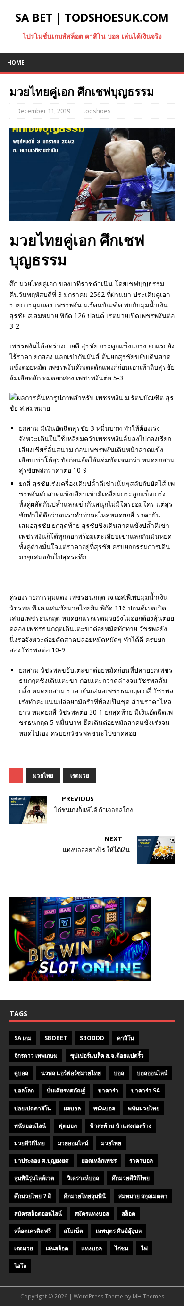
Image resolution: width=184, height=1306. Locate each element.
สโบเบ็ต (73, 1231)
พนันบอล (104, 1108)
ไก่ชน (121, 1248)
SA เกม (23, 1038)
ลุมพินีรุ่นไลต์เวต (34, 1178)
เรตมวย (79, 776)
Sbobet (55, 1038)
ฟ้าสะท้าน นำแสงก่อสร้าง (120, 1126)
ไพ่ (144, 1248)
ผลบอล (72, 1108)
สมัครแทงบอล (92, 1213)
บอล (119, 1073)
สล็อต (128, 1213)
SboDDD (92, 1038)
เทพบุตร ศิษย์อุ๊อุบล (119, 1231)
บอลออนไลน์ (152, 1073)
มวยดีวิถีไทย (29, 1143)
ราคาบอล (141, 1161)
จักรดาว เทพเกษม (36, 1055)
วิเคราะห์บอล (83, 1178)
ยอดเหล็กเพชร (99, 1161)
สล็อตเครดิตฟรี (32, 1231)
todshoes (97, 111)
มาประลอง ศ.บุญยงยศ (41, 1161)
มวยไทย (43, 776)
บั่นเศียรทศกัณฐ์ (66, 1090)
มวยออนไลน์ (73, 1143)
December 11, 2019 (43, 111)
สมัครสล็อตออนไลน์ (38, 1213)
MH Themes (148, 1296)
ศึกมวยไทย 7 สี (32, 1196)
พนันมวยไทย (143, 1108)
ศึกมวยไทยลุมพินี (85, 1196)
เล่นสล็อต (57, 1248)
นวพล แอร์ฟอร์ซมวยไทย (71, 1073)
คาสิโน (125, 1038)
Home (16, 62)
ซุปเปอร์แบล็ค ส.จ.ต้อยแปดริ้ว (107, 1055)
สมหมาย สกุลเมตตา (142, 1196)
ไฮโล (20, 1266)
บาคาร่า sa (145, 1090)
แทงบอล (91, 1248)
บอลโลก (24, 1090)
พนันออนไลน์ (30, 1126)
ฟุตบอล (68, 1126)
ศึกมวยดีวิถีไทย (131, 1178)
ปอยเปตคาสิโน (32, 1108)
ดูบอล (21, 1073)
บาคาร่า (108, 1090)
